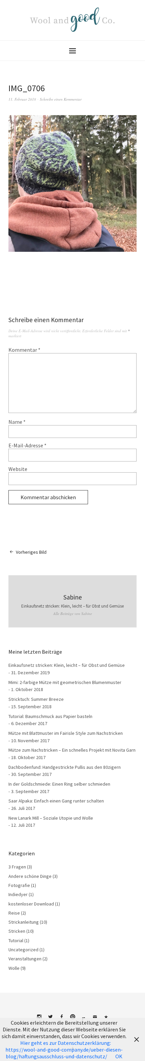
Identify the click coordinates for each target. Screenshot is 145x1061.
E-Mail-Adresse (27, 445)
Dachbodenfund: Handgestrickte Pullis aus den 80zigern (64, 767)
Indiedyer (18, 894)
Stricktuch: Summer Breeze (36, 699)
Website (17, 469)
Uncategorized (23, 950)
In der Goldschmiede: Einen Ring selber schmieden (59, 784)
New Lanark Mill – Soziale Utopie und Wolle (50, 818)
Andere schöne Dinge (30, 876)
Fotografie (19, 885)
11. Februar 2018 (22, 99)
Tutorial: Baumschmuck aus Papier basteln (50, 716)
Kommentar (24, 349)
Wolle (14, 968)
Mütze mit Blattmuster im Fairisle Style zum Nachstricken (65, 733)
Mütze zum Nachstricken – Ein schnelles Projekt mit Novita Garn (72, 750)
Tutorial (15, 940)
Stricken (16, 931)
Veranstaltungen (24, 959)
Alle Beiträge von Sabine (72, 613)
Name (17, 421)
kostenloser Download (31, 904)
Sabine (72, 597)
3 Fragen (17, 867)
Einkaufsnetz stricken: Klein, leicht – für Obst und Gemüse (72, 606)
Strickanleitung (23, 922)
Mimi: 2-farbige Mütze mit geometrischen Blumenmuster (64, 682)
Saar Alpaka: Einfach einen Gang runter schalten (56, 801)
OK (118, 1056)
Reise (14, 913)
